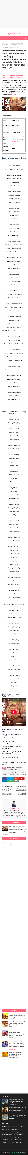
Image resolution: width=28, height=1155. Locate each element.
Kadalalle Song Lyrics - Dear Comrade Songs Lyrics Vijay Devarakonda (16, 1101)
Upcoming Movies (6, 1145)
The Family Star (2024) (18, 136)
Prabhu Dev (5, 71)
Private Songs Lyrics (18, 1134)
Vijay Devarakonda (9, 43)
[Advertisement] (14, 14)
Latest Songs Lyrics (7, 771)
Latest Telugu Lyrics (18, 771)
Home (3, 43)
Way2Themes (15, 1153)
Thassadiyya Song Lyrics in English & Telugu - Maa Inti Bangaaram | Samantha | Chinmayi (17, 1015)
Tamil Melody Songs (14, 1137)
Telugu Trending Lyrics (16, 1142)
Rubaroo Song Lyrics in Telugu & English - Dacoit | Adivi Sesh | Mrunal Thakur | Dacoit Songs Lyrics (17, 1024)
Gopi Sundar (19, 767)
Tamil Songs (5, 1139)
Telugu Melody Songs (16, 1139)
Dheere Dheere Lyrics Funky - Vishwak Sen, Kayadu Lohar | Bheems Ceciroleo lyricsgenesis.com (16, 1055)
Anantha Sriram (10, 767)
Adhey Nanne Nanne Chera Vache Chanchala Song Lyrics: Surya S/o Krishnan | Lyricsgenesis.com (17, 1109)
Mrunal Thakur (16, 141)
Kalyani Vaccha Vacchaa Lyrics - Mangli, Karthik (12, 77)
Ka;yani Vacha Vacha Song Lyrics (11, 769)
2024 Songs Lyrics (6, 1126)
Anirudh (15, 1126)
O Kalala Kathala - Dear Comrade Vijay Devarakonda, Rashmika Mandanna (17, 1116)
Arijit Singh (21, 1126)
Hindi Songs (14, 1129)
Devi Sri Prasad (5, 1129)
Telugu (4, 774)
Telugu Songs (11, 774)
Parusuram (13, 94)
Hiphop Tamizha (6, 1132)
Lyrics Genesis (14, 34)
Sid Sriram (23, 772)
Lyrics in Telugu (6, 772)
